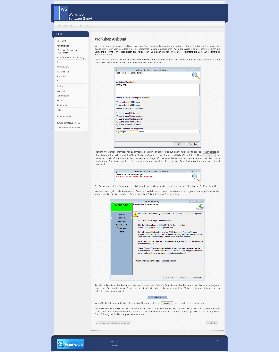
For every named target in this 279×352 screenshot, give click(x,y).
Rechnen (61, 86)
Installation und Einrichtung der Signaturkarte (114, 323)
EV (58, 81)
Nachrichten (63, 71)
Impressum (114, 341)
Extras (60, 100)
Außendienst (63, 105)
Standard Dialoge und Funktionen (67, 51)
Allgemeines (74, 26)
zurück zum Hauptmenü (68, 122)
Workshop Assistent (110, 39)
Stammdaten (63, 95)
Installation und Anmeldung (70, 57)
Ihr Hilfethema (64, 116)
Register (61, 62)
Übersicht (61, 41)
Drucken (61, 90)
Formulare (62, 76)
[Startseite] (141, 12)
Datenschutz (114, 345)
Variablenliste (212, 323)
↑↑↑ (218, 340)
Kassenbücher (63, 67)
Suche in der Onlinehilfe (68, 127)
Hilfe (59, 110)
